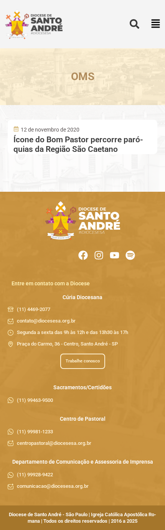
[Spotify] (130, 255)
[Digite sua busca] (134, 24)
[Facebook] (83, 255)
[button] (155, 24)
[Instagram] (99, 255)
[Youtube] (114, 255)
